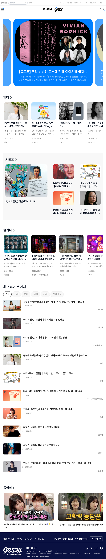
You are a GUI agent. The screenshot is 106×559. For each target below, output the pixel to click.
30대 (35, 294)
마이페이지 (77, 3)
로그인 (62, 3)
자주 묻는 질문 (39, 539)
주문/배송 (93, 3)
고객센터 (101, 3)
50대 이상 (57, 294)
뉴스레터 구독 (96, 539)
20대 (26, 294)
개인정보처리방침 (8, 539)
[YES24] (4, 3)
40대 (45, 294)
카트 (86, 3)
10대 (16, 294)
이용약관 (19, 539)
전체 (7, 294)
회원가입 (69, 3)
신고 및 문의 (29, 539)
